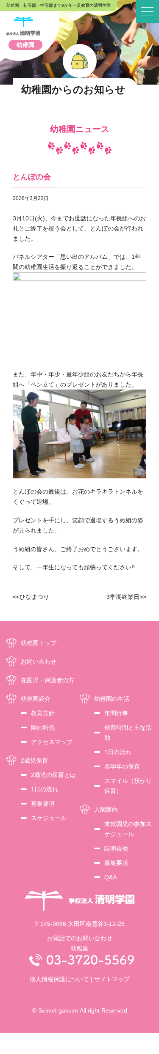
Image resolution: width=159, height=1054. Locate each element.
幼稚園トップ (38, 643)
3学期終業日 (122, 596)
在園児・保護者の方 (47, 680)
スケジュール (49, 818)
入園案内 (106, 809)
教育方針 (43, 713)
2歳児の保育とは (53, 774)
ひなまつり (34, 596)
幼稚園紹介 (35, 698)
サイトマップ (112, 979)
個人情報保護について (59, 979)
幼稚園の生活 (112, 698)
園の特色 (43, 727)
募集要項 (43, 803)
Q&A (110, 877)
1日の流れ (44, 789)
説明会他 (116, 848)
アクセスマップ (52, 741)
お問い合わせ (38, 661)
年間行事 (116, 713)
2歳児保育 (34, 760)
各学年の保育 (122, 766)
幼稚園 (25, 44)
